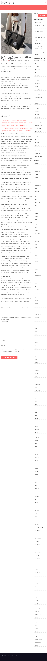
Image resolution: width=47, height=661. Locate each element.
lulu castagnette (38, 395)
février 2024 (37, 150)
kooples (36, 362)
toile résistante (27, 302)
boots (36, 205)
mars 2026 (37, 80)
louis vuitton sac (38, 393)
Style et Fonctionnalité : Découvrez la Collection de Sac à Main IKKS (40, 39)
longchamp (37, 384)
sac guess (37, 541)
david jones (37, 266)
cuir (36, 264)
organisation (6, 301)
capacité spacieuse (11, 297)
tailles (22, 302)
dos (35, 278)
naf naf (36, 454)
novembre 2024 (38, 125)
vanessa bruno (38, 614)
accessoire (4, 297)
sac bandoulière (26, 301)
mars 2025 (37, 114)
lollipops (36, 381)
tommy (36, 600)
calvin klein (37, 233)
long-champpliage (12, 60)
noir (36, 465)
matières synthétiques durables (16, 300)
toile (36, 597)
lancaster (37, 373)
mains (36, 412)
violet (36, 625)
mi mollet (37, 435)
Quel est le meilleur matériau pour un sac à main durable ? (14, 125)
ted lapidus (37, 589)
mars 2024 (37, 148)
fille (35, 297)
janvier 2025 (37, 120)
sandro (36, 569)
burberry (37, 224)
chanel (36, 244)
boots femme (37, 208)
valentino (37, 611)
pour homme (37, 493)
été (35, 286)
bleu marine (37, 202)
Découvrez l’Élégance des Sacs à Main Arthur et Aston (40, 52)
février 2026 (37, 83)
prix (36, 505)
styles (16, 302)
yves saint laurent (39, 634)
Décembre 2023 (38, 156)
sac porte (37, 547)
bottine (36, 216)
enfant (36, 280)
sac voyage (37, 558)
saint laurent (37, 566)
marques (37, 429)
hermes (36, 337)
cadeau (36, 230)
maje (36, 415)
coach (36, 255)
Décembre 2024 (38, 122)
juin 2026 (37, 72)
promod (36, 507)
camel (36, 238)
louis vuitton (37, 390)
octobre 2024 (38, 128)
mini (36, 443)
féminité (21, 298)
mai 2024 (37, 142)
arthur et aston (38, 185)
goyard (36, 320)
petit (36, 479)
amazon (36, 177)
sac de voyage (38, 538)
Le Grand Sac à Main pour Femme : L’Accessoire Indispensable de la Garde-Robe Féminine (17, 309)
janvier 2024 (37, 153)
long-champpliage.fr (8, 2)
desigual (36, 269)
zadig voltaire (38, 642)
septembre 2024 (38, 131)
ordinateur (37, 471)
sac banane (37, 530)
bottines (36, 219)
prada (36, 499)
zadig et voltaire (38, 639)
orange (36, 468)
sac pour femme (9, 302)
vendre (36, 617)
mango (36, 421)
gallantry (37, 317)
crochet (36, 261)
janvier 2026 (37, 86)
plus (36, 485)
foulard (36, 300)
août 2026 (37, 66)
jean (36, 351)
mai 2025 (37, 108)
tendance (37, 591)
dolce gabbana (38, 275)
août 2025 (37, 100)
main (22, 60)
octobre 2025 (38, 94)
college (36, 258)
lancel (36, 376)
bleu (36, 199)
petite (36, 482)
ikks (36, 345)
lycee (36, 401)
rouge (36, 516)
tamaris (36, 583)
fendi (36, 294)
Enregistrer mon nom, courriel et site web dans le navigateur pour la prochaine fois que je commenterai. (15, 350)
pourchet (37, 496)
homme (36, 342)
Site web (3, 345)
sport (36, 580)
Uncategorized (38, 608)
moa (36, 446)
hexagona (37, 339)
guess (36, 331)
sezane (36, 575)
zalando (36, 645)
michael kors (37, 437)
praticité (20, 301)
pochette (37, 488)
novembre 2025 (38, 92)
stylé (14, 302)
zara (36, 648)
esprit (36, 283)
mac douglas (37, 407)
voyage (36, 628)
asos (36, 188)
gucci (36, 328)
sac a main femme (39, 527)
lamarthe (37, 370)
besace (36, 194)
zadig (36, 636)
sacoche (36, 561)
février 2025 (37, 117)
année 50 (37, 180)
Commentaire (4, 321)
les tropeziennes (38, 379)
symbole (19, 302)
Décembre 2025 (38, 89)
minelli (36, 440)
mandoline (37, 418)
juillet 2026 (37, 69)
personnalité (12, 301)
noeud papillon (38, 463)
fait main (37, 289)
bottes (36, 213)
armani (36, 182)
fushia (36, 308)
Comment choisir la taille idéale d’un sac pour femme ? (14, 120)
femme (19, 60)
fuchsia (36, 306)
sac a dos (37, 521)
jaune (36, 348)
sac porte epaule (38, 549)
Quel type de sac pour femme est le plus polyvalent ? (13, 119)
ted (35, 586)
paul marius (37, 477)
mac (36, 404)
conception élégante (26, 297)
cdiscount (37, 241)
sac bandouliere (38, 533)
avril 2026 (37, 78)
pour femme (37, 491)
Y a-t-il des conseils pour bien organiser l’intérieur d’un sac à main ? (17, 128)
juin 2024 (37, 139)
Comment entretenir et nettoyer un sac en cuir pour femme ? (15, 127)
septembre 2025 (38, 97)
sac (24, 60)
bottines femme (38, 222)
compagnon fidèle (18, 297)
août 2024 (37, 134)
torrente (37, 606)
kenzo (36, 356)
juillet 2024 (37, 136)
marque (36, 426)
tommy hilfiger (38, 603)
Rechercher (36, 13)
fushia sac (37, 311)
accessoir (37, 163)
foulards (36, 303)
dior (36, 272)
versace (36, 620)
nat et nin (37, 457)
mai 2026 (37, 75)
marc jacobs (37, 423)
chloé (36, 247)
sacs (36, 563)
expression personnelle (14, 298)
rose (36, 513)
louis (36, 387)
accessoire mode (38, 168)
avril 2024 (37, 145)
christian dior (38, 252)
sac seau (37, 555)
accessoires (37, 171)
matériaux (8, 300)
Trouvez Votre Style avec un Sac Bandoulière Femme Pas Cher (16, 307)
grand (36, 322)
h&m (36, 334)
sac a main (27, 60)
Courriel (3, 340)
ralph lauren (37, 510)
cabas (36, 227)
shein (36, 577)
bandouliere (37, 191)
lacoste (36, 367)
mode (24, 300)
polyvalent (16, 301)
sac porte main (38, 552)
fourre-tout (3, 300)
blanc (36, 196)
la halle (36, 365)
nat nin (36, 460)
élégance (8, 298)
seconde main (38, 572)
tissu (36, 594)
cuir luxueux (3, 298)
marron (36, 432)
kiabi (36, 359)
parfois (36, 474)
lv (35, 398)
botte (36, 210)
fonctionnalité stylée (27, 298)
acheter (36, 174)
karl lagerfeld (38, 353)
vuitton (36, 631)
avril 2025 (37, 111)
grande (36, 325)
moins (36, 449)
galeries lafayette (38, 314)
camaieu (36, 236)
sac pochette (38, 544)
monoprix (37, 451)
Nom (2, 336)
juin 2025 (37, 106)
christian (37, 250)
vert (36, 622)
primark (36, 502)
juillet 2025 (37, 103)
